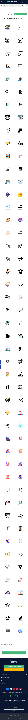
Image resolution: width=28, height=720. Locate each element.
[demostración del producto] (20, 194)
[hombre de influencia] (20, 27)
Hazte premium (14, 670)
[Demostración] (20, 310)
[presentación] (20, 40)
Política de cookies (8, 700)
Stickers (8, 10)
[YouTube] (20, 689)
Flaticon (14, 718)
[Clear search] (19, 5)
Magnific (9, 718)
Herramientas (5, 677)
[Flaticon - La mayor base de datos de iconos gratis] (12, 2)
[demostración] (7, 27)
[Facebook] (7, 689)
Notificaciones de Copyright (19, 700)
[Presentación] (20, 143)
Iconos (3, 10)
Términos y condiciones (9, 698)
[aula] (20, 92)
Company (3, 683)
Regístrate (14, 695)
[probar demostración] (7, 297)
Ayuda (2, 680)
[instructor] (7, 104)
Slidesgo (19, 718)
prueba (3, 647)
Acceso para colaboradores (14, 666)
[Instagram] (17, 689)
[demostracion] (20, 413)
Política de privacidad (19, 698)
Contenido (4, 674)
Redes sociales (14, 685)
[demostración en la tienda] (7, 156)
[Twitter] (11, 689)
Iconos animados (15, 10)
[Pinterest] (14, 689)
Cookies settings (14, 701)
